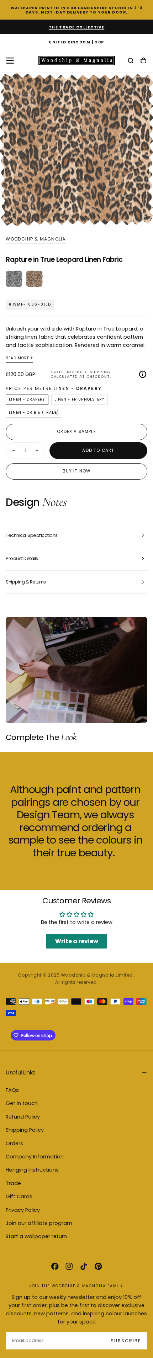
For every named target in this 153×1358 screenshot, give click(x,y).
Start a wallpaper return (36, 1236)
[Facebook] (55, 1266)
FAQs (12, 1090)
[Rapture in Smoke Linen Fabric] (14, 278)
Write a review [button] (76, 941)
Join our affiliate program (39, 1223)
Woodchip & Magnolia (35, 239)
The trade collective (77, 27)
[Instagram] (69, 1266)
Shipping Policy (25, 1130)
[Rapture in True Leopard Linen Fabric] (34, 278)
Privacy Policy (23, 1210)
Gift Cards (19, 1196)
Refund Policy (23, 1116)
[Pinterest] (98, 1266)
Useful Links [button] (20, 1072)
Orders (14, 1143)
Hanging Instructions (32, 1169)
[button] (76, 42)
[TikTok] (83, 1266)
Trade (13, 1183)
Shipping (100, 372)
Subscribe (126, 1341)
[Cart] (143, 61)
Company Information (35, 1156)
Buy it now (77, 471)
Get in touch (22, 1103)
